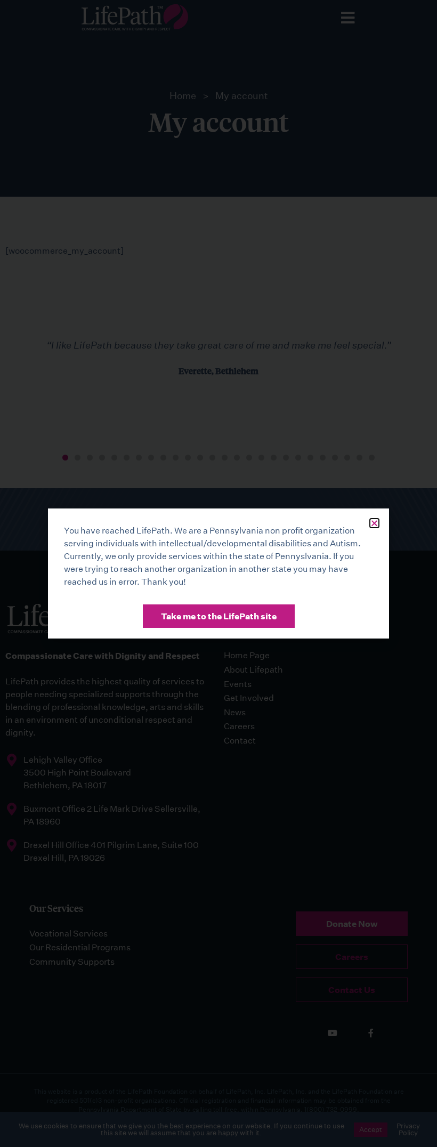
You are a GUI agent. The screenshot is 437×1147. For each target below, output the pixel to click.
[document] (218, 573)
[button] (374, 523)
